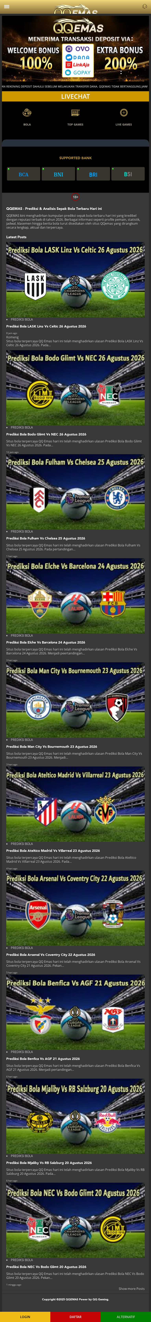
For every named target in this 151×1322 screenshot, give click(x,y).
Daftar (75, 1317)
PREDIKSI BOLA (22, 319)
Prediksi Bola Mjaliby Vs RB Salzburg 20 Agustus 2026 (49, 1163)
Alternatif (126, 1317)
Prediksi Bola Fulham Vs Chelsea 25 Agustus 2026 (45, 538)
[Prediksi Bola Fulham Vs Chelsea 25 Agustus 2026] (75, 491)
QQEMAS (12, 215)
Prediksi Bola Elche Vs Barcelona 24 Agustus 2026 (45, 642)
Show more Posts (132, 1289)
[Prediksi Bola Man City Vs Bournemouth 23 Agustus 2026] (75, 700)
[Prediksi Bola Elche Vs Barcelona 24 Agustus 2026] (75, 596)
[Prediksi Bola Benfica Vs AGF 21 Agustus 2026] (75, 1012)
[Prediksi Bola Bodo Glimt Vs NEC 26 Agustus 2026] (75, 387)
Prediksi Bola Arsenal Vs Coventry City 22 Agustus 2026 (50, 954)
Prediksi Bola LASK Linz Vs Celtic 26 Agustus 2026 (46, 326)
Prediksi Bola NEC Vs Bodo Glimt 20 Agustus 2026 (46, 1267)
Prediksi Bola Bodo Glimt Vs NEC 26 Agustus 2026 (46, 434)
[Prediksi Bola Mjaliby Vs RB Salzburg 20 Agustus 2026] (75, 1116)
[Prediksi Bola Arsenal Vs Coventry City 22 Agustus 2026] (75, 908)
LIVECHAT (75, 96)
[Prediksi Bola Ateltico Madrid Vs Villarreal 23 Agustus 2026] (75, 804)
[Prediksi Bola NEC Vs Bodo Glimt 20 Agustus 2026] (75, 1220)
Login (25, 1317)
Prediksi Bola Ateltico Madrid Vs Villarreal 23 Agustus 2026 (53, 850)
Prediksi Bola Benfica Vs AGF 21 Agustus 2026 (43, 1059)
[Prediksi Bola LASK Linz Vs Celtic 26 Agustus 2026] (75, 279)
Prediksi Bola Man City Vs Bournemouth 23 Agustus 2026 (51, 746)
